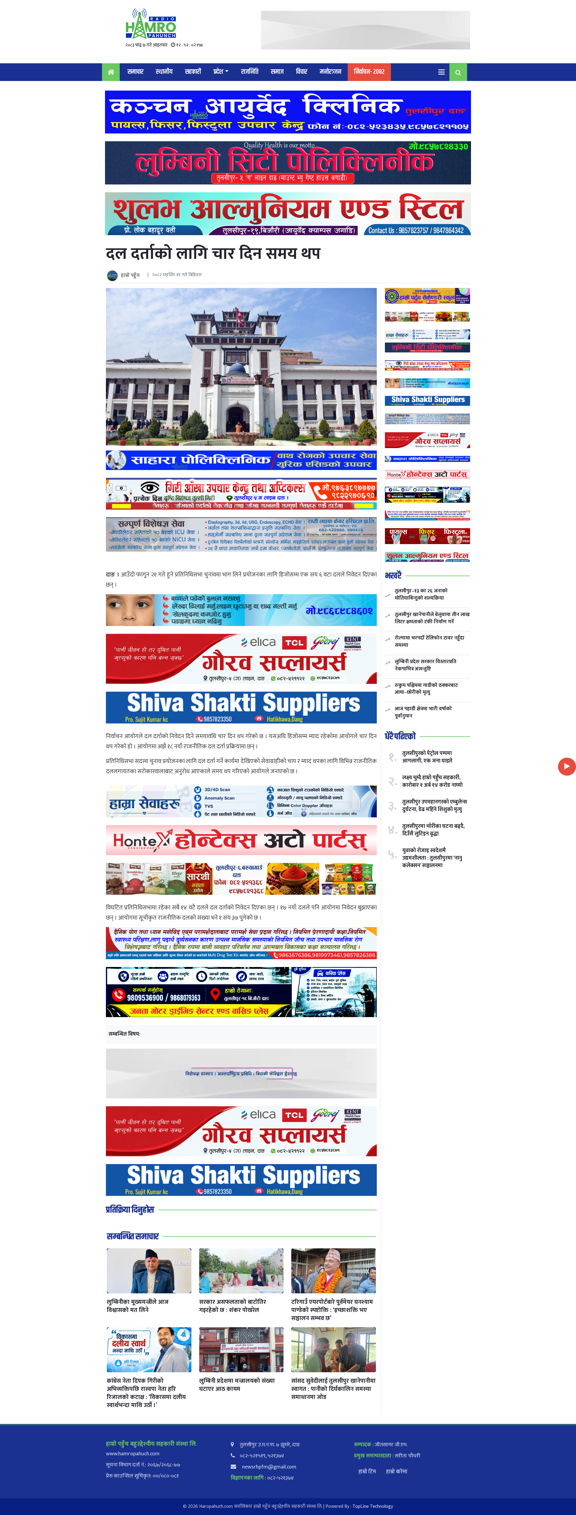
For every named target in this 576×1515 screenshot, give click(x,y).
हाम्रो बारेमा (396, 1471)
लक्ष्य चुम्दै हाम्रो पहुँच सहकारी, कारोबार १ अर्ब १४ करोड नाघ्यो (432, 781)
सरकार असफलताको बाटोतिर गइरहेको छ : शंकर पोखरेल (232, 1306)
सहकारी (193, 72)
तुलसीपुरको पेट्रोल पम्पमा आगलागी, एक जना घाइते (427, 757)
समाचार (135, 72)
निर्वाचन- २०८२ (369, 72)
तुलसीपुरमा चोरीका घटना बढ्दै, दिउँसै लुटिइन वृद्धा (433, 830)
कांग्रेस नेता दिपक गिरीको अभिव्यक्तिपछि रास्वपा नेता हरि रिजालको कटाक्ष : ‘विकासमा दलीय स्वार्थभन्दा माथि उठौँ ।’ (146, 1393)
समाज (277, 72)
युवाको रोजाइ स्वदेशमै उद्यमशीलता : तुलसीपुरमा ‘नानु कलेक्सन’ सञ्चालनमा (432, 858)
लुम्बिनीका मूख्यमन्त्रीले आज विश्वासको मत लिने (138, 1306)
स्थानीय (164, 72)
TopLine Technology (372, 1506)
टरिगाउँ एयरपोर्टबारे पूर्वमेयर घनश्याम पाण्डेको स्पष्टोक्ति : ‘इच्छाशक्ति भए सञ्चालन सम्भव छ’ (332, 1310)
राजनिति (249, 72)
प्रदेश (218, 72)
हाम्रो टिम (367, 1471)
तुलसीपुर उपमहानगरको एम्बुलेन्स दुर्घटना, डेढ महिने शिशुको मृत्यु (434, 805)
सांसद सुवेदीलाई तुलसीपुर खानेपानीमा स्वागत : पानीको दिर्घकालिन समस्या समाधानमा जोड (333, 1389)
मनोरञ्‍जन (330, 72)
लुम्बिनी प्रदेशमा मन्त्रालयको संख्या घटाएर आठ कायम (237, 1385)
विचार (301, 72)
